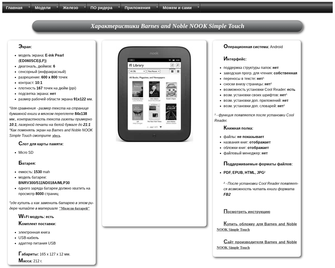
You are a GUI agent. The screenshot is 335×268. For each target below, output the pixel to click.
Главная (14, 7)
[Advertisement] (142, 193)
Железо (70, 7)
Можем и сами (177, 7)
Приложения (137, 7)
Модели (43, 7)
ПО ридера (101, 7)
